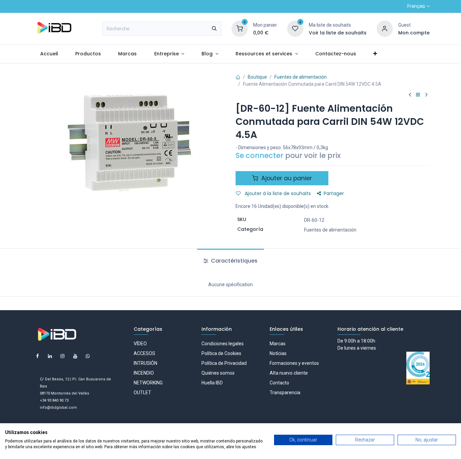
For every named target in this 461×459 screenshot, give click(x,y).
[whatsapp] (87, 356)
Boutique (257, 77)
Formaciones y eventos (294, 363)
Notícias (278, 353)
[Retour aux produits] (418, 95)
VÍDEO (140, 343)
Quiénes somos (218, 373)
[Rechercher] (214, 28)
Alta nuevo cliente (289, 373)
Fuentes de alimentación (300, 77)
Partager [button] (334, 193)
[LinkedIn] (50, 356)
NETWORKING (148, 382)
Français (416, 6)
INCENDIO (144, 373)
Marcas (278, 343)
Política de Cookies (221, 353)
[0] (240, 28)
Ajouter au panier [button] (286, 178)
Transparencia (285, 392)
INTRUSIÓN (145, 363)
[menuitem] (49, 54)
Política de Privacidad (224, 363)
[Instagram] (62, 356)
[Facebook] (37, 356)
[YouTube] (75, 356)
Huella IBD (212, 382)
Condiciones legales (222, 343)
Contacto (279, 382)
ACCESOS (144, 353)
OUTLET (142, 392)
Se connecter (259, 155)
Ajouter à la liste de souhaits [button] (277, 193)
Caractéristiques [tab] (233, 261)
